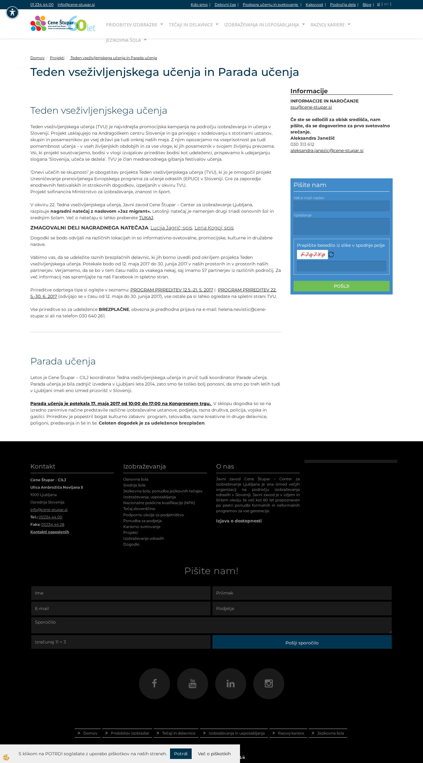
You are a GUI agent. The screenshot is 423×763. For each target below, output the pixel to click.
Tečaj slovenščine (139, 508)
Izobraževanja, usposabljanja (149, 497)
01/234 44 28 (52, 524)
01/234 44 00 (50, 517)
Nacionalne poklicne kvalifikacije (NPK (158, 502)
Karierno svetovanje (141, 526)
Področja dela (343, 4)
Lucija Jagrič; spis (171, 228)
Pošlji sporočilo (302, 643)
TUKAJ (146, 217)
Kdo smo (199, 4)
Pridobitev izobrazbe (131, 25)
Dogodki (131, 544)
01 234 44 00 (42, 4)
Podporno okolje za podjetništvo (153, 514)
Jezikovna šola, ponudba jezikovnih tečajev (163, 491)
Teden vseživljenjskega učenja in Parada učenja (113, 57)
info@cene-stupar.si (76, 4)
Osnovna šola (135, 479)
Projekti (57, 57)
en (386, 4)
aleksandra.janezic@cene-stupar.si (327, 150)
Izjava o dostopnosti (239, 521)
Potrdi (181, 753)
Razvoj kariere (328, 25)
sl (378, 4)
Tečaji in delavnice (191, 25)
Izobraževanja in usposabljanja (261, 25)
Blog (367, 4)
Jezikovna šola (123, 40)
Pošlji (341, 286)
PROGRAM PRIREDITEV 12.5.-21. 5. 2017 (171, 290)
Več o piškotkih (214, 753)
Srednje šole (134, 485)
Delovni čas (225, 4)
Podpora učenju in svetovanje (271, 4)
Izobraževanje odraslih (143, 538)
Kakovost (314, 4)
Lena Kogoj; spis (214, 228)
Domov (37, 57)
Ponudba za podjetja (142, 520)
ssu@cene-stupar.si (311, 107)
